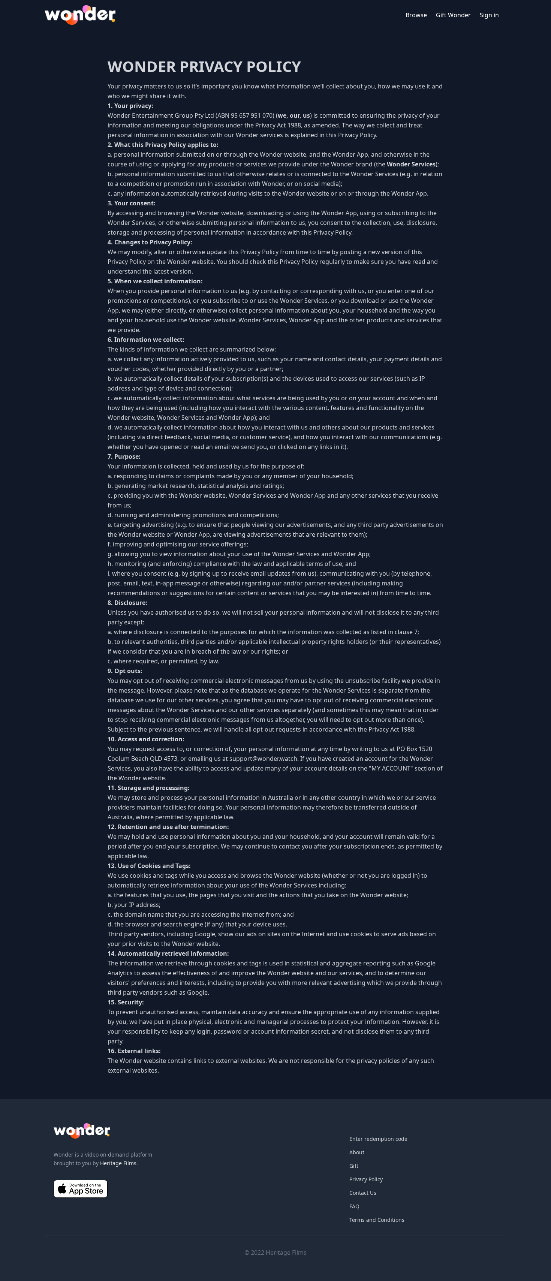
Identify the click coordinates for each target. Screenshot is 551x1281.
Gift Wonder (453, 15)
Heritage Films (118, 1163)
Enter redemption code (378, 1138)
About (356, 1152)
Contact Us (362, 1192)
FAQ (354, 1206)
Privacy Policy (366, 1179)
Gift (353, 1165)
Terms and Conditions (376, 1219)
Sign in (489, 15)
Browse (416, 15)
